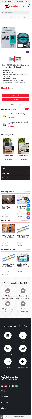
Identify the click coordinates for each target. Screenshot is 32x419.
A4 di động (7, 367)
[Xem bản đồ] (28, 213)
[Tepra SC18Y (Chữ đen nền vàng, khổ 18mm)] (25, 65)
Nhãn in (23, 354)
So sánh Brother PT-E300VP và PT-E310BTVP (23, 265)
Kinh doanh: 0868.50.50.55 (23, 1)
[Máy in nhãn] (8, 348)
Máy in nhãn (5, 221)
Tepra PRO (22, 82)
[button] (26, 109)
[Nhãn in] (23, 348)
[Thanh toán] (28, 217)
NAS (8, 341)
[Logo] (12, 386)
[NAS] (8, 335)
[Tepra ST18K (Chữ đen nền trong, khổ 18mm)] (5, 124)
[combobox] (15, 12)
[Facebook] (2, 386)
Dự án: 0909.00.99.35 (8, 1)
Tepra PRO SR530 (8, 155)
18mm (12, 80)
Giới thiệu (4, 397)
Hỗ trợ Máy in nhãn (8, 250)
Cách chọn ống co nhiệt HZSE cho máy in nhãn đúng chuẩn (23, 236)
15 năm (3, 391)
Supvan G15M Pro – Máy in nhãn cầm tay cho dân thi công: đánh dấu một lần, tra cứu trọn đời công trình (8, 236)
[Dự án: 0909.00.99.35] (2, 1)
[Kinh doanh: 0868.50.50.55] (15, 1)
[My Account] (24, 6)
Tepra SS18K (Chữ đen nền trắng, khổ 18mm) (17, 114)
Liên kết (4, 408)
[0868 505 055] (28, 209)
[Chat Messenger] (28, 205)
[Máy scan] (23, 335)
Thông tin (4, 402)
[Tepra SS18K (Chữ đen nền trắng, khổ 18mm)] (5, 116)
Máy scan (23, 341)
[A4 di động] (8, 361)
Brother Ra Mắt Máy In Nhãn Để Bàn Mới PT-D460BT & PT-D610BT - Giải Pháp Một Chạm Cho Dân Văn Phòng (22, 207)
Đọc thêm (5, 216)
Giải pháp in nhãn (7, 192)
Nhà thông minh (23, 367)
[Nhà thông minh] (23, 361)
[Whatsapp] (16, 386)
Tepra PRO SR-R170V (23, 155)
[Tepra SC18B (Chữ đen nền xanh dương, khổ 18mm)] (28, 65)
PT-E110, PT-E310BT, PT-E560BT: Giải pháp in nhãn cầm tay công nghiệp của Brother (8, 207)
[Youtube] (5, 386)
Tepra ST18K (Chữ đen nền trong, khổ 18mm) (17, 123)
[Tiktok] (9, 386)
